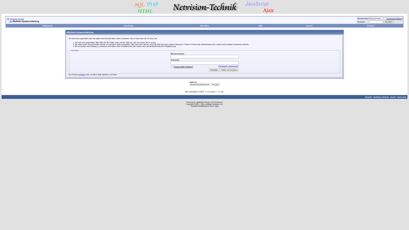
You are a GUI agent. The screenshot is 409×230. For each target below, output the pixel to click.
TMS (216, 106)
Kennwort (361, 22)
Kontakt (368, 97)
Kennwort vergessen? (229, 66)
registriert (81, 75)
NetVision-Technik (17, 19)
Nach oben (401, 97)
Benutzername (363, 18)
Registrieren (47, 26)
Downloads (129, 26)
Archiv (393, 97)
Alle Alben (204, 26)
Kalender (370, 26)
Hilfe (260, 26)
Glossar (309, 26)
